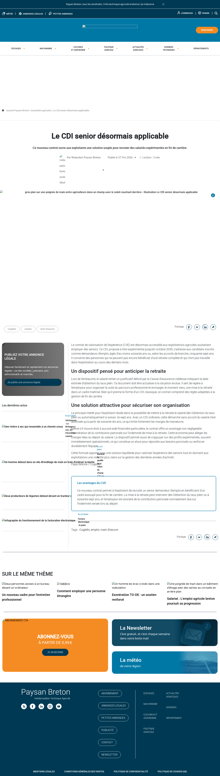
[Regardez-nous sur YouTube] (59, 706)
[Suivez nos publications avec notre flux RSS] (24, 706)
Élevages (16, 48)
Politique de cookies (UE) (172, 771)
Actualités (138, 48)
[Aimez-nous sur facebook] (32, 706)
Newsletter (109, 754)
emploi (28, 329)
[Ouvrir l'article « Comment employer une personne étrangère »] (63, 583)
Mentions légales (44, 771)
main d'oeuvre (47, 329)
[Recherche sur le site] (216, 13)
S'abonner (207, 30)
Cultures (78, 48)
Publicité (107, 730)
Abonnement (110, 693)
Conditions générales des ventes (84, 771)
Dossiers (169, 48)
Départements (201, 48)
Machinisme (46, 48)
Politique (109, 48)
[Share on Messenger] (197, 326)
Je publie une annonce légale (23, 382)
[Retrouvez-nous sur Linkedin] (41, 706)
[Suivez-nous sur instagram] (50, 706)
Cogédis (12, 329)
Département (174, 718)
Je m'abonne (147, 4)
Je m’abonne (55, 652)
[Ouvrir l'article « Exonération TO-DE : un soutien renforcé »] (137, 585)
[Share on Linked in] (205, 326)
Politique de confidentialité (131, 771)
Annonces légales (113, 705)
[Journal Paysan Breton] (110, 30)
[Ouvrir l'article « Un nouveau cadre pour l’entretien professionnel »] (27, 585)
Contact (107, 742)
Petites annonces (113, 717)
